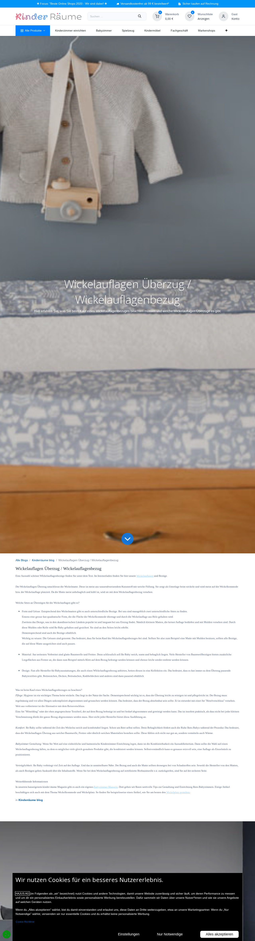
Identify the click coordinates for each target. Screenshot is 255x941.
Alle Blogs (22, 560)
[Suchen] (139, 16)
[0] (157, 16)
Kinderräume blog (43, 560)
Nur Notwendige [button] (170, 934)
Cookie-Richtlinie (25, 921)
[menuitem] (33, 30)
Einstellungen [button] (128, 934)
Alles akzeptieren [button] (219, 934)
